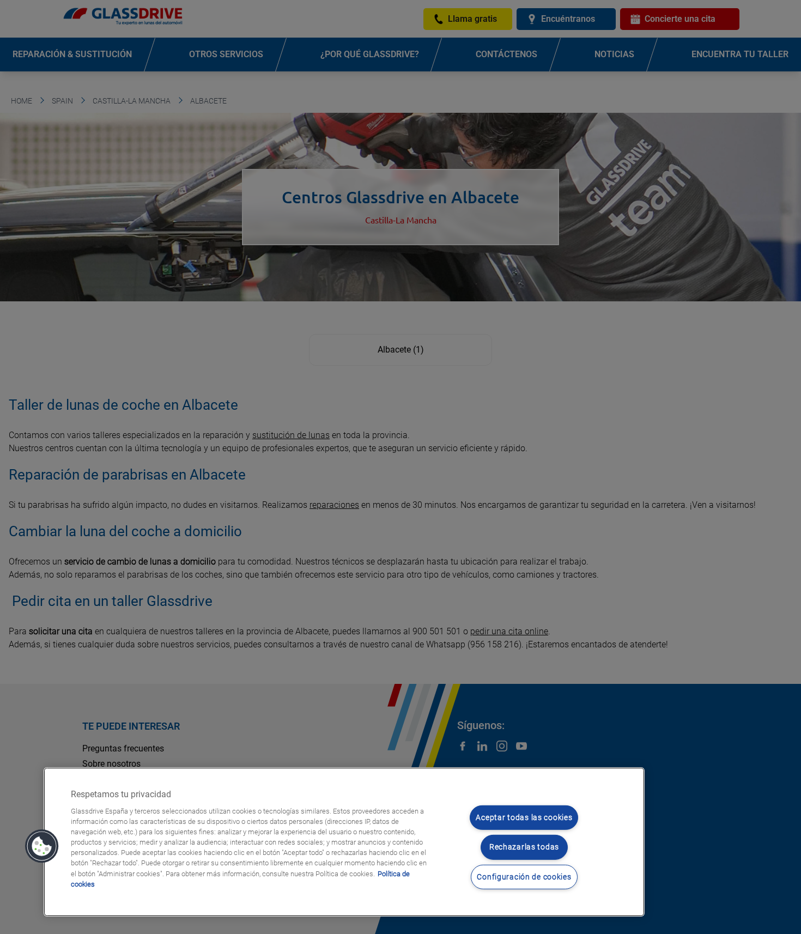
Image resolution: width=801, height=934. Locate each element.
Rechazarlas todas (524, 847)
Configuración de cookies (524, 877)
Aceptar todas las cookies (524, 817)
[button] (42, 846)
